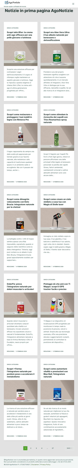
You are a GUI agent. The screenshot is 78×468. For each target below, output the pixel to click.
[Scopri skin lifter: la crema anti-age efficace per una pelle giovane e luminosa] (20, 53)
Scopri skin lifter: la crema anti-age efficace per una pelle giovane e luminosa (20, 35)
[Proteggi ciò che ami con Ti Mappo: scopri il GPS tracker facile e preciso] (57, 305)
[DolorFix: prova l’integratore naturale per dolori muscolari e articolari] (20, 305)
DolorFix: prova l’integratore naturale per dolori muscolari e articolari (20, 286)
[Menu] (73, 4)
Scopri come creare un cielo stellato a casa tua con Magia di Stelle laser (57, 202)
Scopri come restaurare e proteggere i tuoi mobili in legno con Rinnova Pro (19, 117)
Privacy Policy (45, 464)
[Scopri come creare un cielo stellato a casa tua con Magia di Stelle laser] (57, 220)
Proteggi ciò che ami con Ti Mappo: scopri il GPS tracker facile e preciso (57, 286)
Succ (68, 448)
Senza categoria (12, 28)
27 (53, 448)
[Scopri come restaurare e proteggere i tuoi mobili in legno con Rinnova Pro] (20, 135)
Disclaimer (35, 464)
